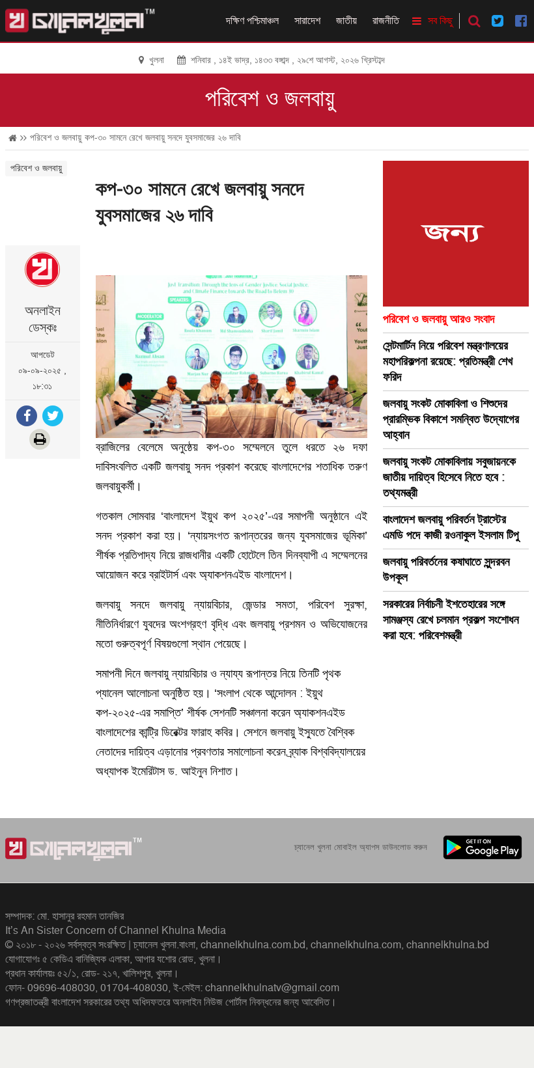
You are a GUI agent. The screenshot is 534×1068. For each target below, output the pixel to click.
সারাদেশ (307, 21)
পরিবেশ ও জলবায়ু (270, 99)
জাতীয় (346, 21)
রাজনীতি (385, 21)
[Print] (41, 441)
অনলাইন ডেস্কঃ (43, 319)
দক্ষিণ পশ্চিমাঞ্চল (252, 21)
